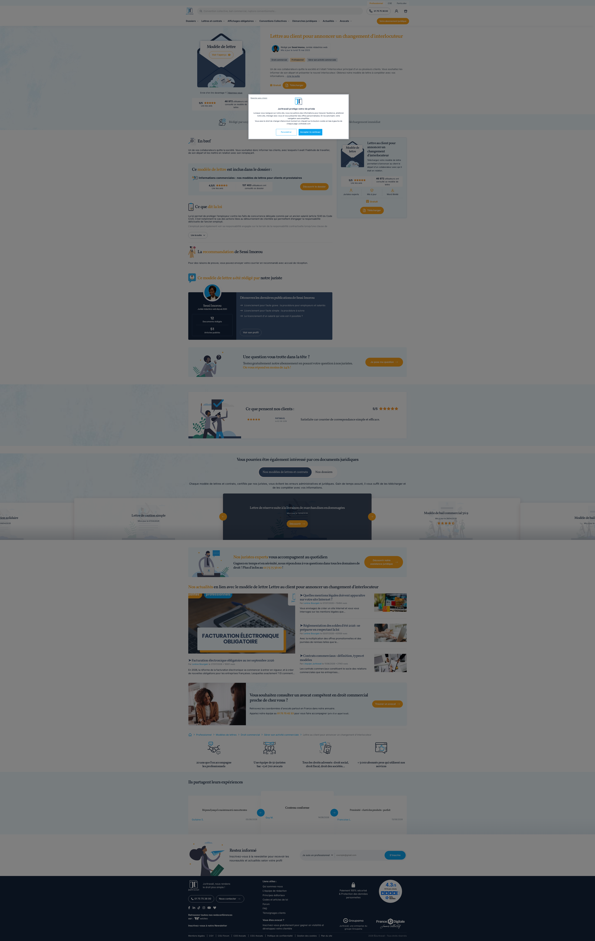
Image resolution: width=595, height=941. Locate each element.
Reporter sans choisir (259, 98)
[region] (298, 116)
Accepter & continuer (310, 132)
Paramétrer (286, 132)
